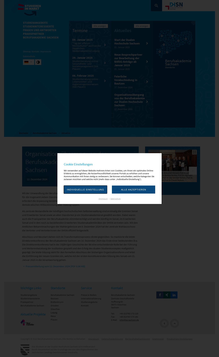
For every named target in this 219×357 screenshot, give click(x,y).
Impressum (103, 198)
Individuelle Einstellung (85, 189)
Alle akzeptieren (133, 189)
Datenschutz (115, 198)
